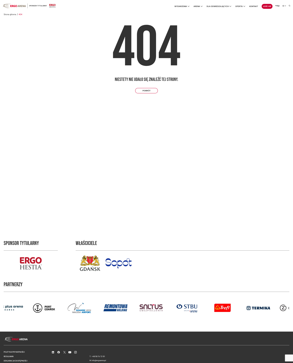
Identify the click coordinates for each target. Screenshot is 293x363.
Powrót (146, 91)
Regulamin (8, 356)
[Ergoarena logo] (14, 6)
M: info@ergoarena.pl (98, 360)
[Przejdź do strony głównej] (16, 339)
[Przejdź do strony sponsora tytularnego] (30, 263)
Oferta (239, 6)
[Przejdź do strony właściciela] (90, 263)
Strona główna (10, 14)
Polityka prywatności (14, 352)
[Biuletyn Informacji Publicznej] (277, 6)
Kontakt (253, 6)
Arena (197, 6)
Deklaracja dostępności (15, 361)
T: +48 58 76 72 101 (97, 356)
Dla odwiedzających (218, 6)
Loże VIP (267, 6)
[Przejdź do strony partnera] (30, 308)
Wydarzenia (180, 6)
